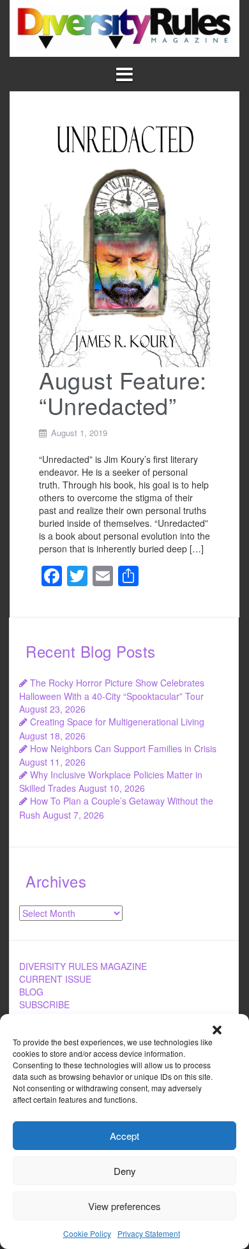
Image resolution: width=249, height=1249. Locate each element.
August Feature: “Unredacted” (123, 392)
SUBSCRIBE (44, 1004)
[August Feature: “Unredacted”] (124, 237)
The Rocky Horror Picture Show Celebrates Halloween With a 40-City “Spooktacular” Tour (111, 689)
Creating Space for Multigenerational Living (117, 721)
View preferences (124, 1206)
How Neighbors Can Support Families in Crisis (123, 748)
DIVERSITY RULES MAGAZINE (83, 966)
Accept (124, 1135)
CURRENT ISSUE (55, 979)
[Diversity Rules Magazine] (124, 26)
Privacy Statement (148, 1233)
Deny (125, 1170)
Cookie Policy (87, 1233)
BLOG (31, 991)
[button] (217, 1030)
